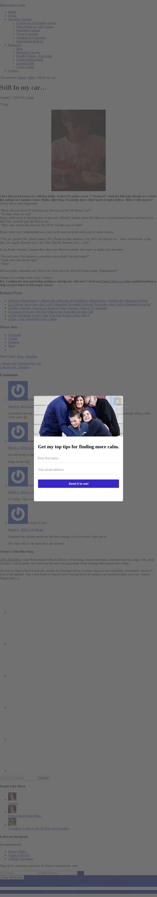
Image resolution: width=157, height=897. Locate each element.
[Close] (117, 401)
